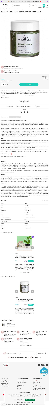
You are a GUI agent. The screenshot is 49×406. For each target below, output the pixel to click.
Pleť (7, 8)
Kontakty (19, 383)
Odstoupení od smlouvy (21, 382)
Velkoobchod (35, 383)
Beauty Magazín (36, 382)
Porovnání (28, 106)
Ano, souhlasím (30, 399)
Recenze (18, 389)
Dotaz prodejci (21, 106)
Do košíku (29, 84)
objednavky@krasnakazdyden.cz (19, 357)
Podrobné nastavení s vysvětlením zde (24, 402)
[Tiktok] (47, 365)
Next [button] (32, 247)
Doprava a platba (20, 385)
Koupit (30, 261)
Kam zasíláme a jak (37, 386)
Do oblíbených (10, 106)
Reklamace (19, 388)
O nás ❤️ (35, 380)
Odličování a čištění (12, 8)
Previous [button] (16, 247)
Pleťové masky (20, 8)
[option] (24, 38)
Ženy (4, 8)
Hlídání (38, 106)
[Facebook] (39, 365)
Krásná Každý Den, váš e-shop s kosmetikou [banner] (6, 5)
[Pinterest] (42, 365)
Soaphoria (7, 97)
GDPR (18, 386)
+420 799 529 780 (36, 357)
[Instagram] (44, 365)
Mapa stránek (25, 404)
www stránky (13, 404)
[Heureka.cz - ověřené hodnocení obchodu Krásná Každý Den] (44, 375)
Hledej (33, 5)
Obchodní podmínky (21, 380)
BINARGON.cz (19, 404)
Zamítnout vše (19, 399)
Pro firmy (35, 385)
